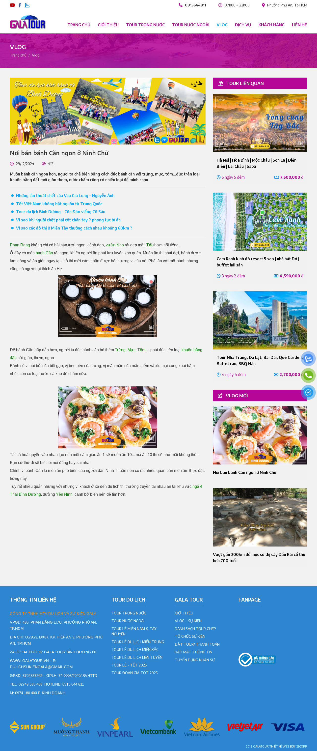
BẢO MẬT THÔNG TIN (193, 652)
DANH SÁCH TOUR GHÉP (195, 628)
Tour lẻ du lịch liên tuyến (136, 657)
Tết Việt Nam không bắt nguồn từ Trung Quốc (59, 203)
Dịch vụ (243, 24)
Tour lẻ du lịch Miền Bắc (134, 649)
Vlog (222, 24)
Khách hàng (272, 24)
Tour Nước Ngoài (127, 620)
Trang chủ (78, 24)
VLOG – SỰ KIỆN (188, 620)
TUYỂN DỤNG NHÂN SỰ (195, 660)
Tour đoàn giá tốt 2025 (134, 672)
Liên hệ (299, 24)
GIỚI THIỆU (184, 613)
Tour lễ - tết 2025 (129, 665)
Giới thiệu (108, 24)
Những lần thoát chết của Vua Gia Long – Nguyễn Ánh (65, 195)
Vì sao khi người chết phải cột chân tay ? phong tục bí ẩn (68, 219)
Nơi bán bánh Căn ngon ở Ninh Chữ (244, 472)
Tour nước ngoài (190, 24)
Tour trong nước (145, 24)
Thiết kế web (279, 746)
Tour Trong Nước (128, 613)
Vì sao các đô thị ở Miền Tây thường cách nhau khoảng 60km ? (74, 228)
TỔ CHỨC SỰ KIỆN (190, 636)
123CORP (301, 746)
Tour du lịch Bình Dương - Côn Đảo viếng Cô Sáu (60, 211)
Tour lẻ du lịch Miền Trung (137, 641)
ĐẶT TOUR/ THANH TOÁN (197, 644)
